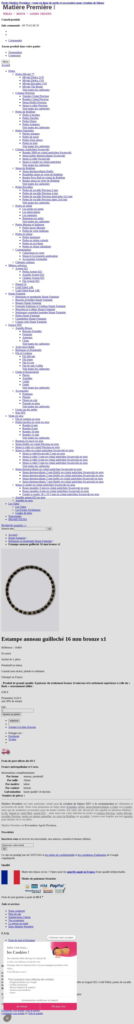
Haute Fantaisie (16, 537)
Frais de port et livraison (21, 940)
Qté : (4, 707)
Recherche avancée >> (14, 525)
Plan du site (14, 914)
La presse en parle (18, 923)
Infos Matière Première (21, 926)
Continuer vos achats (12, 1010)
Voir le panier (32, 1010)
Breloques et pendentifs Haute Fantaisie (30, 541)
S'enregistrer (15, 52)
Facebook (13, 736)
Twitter (12, 739)
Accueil (5, 65)
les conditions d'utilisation (92, 854)
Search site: (7, 528)
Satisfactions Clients (19, 917)
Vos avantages (16, 920)
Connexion (14, 55)
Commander (15, 40)
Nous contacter (16, 910)
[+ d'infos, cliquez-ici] (45, 893)
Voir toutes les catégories (36, 89)
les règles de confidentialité (60, 854)
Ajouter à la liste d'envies (22, 727)
